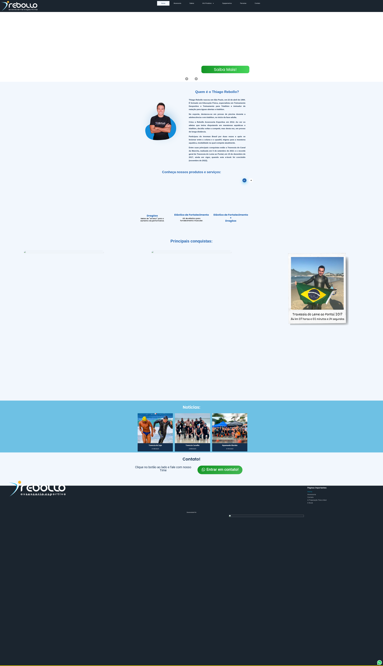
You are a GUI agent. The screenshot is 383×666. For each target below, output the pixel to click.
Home (163, 3)
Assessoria (177, 3)
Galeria (192, 3)
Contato (257, 3)
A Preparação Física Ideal (316, 500)
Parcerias (243, 3)
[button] (219, 470)
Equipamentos (227, 3)
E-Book (310, 503)
